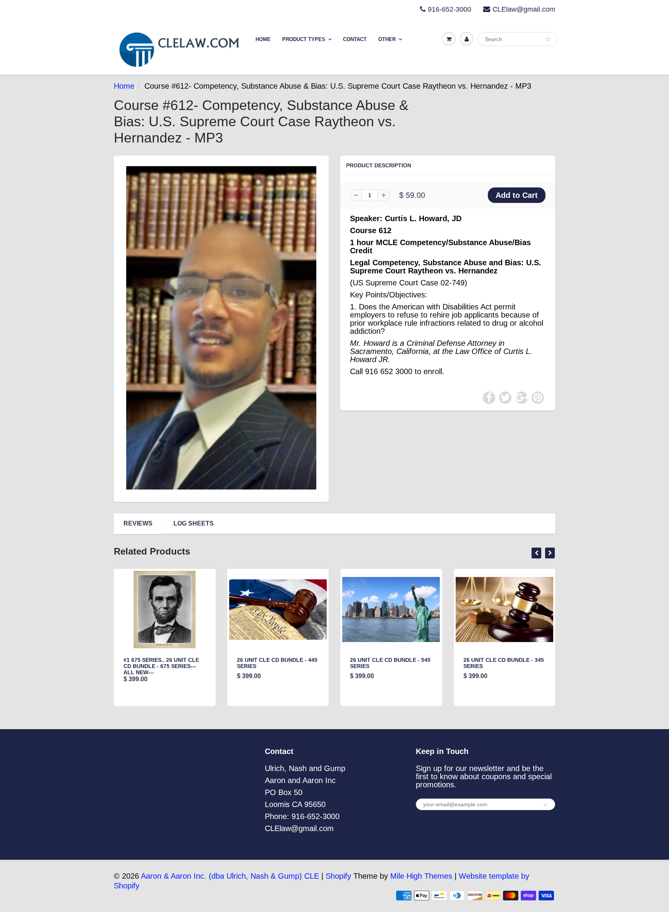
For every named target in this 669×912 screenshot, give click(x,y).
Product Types (303, 39)
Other (387, 39)
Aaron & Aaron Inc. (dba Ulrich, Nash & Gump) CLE (230, 876)
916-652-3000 (449, 9)
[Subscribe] (545, 805)
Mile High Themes (421, 876)
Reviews (138, 523)
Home (263, 39)
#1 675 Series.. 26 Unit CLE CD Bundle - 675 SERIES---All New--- (161, 666)
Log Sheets (193, 523)
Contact (355, 39)
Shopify (338, 876)
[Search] (548, 39)
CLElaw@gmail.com (523, 9)
